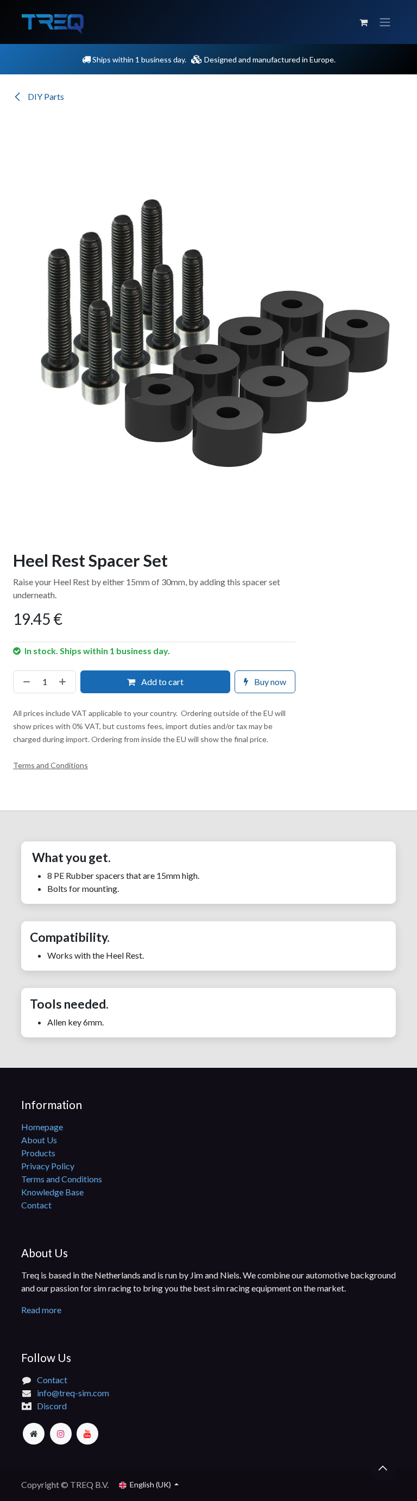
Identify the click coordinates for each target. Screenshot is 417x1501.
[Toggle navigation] (385, 22)
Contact (36, 1205)
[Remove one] (24, 682)
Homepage (42, 1127)
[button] (383, 1468)
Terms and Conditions (61, 1179)
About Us (39, 1140)
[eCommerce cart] (363, 22)
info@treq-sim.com (73, 1393)
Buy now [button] (269, 681)
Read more (42, 1309)
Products (38, 1153)
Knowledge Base (52, 1192)
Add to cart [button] (162, 681)
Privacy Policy (47, 1166)
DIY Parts (45, 96)
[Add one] (64, 682)
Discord (52, 1406)
